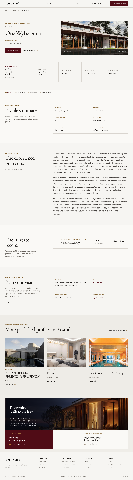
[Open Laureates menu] (42, 4)
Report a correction (99, 298)
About (78, 4)
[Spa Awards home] (12, 4)
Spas (14, 10)
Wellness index (43, 465)
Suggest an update (29, 50)
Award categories (44, 468)
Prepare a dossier (67, 468)
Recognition (32, 92)
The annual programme (69, 461)
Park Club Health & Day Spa (107, 373)
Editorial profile (19, 92)
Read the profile (13, 50)
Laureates (36, 4)
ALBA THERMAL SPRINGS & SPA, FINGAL (23, 375)
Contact (110, 461)
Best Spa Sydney (70, 242)
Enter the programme (119, 4)
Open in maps (97, 283)
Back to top (125, 476)
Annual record (43, 461)
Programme (62, 4)
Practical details (45, 92)
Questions (88, 468)
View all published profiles (116, 330)
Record (8, 92)
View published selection (116, 241)
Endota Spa (54, 373)
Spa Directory (51, 4)
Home (6, 10)
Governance (88, 465)
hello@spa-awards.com (115, 465)
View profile (9, 384)
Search (94, 3)
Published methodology (69, 465)
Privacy (110, 468)
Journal (71, 4)
